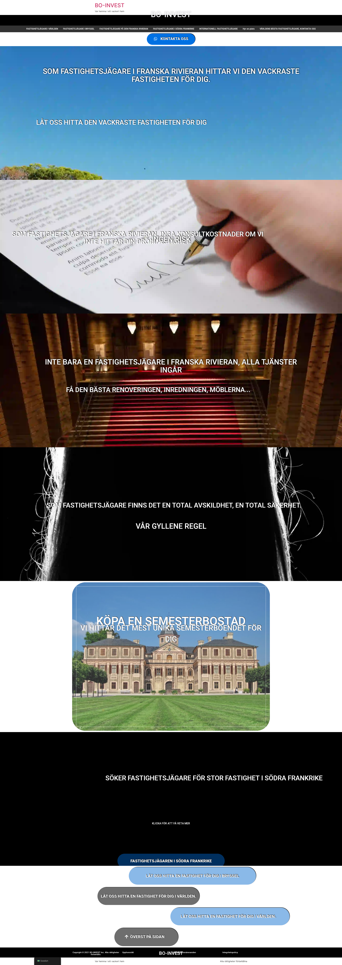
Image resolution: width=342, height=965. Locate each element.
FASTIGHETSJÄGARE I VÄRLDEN (42, 29)
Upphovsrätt (128, 952)
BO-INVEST (109, 5)
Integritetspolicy (230, 952)
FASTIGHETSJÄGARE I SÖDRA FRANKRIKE (173, 29)
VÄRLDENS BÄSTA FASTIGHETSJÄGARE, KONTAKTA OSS (288, 29)
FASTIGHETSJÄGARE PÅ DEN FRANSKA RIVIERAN (124, 29)
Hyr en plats (249, 29)
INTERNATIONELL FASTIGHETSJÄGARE (218, 29)
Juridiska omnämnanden (184, 952)
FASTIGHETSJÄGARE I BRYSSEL (78, 29)
